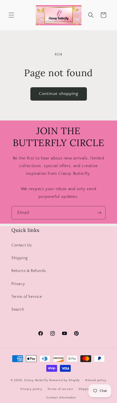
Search (17, 309)
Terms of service (60, 389)
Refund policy (95, 380)
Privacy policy (31, 389)
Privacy (18, 284)
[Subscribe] (99, 212)
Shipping (19, 258)
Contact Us (21, 245)
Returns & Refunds (28, 271)
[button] (11, 15)
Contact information (61, 397)
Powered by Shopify (64, 380)
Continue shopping (58, 93)
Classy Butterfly (36, 380)
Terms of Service (26, 296)
